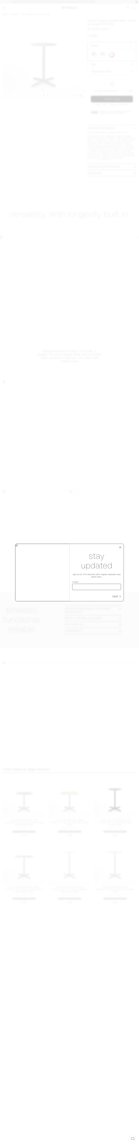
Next (115, 596)
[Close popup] (120, 547)
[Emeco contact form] (132, 1138)
